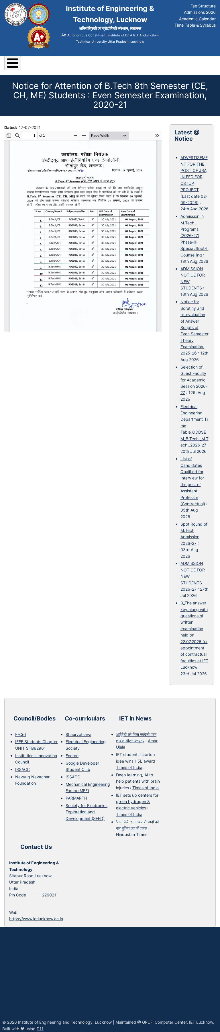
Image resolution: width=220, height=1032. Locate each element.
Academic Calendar (197, 18)
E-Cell (20, 734)
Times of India (129, 767)
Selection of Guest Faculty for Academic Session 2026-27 (193, 380)
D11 (40, 1028)
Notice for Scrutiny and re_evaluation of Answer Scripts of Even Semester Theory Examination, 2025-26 (194, 327)
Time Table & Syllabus (195, 25)
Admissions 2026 (200, 12)
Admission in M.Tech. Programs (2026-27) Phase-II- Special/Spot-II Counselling (194, 235)
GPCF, (148, 1022)
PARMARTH (76, 798)
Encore (72, 755)
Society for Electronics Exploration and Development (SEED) (86, 812)
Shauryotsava (78, 734)
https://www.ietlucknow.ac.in (36, 918)
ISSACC (22, 769)
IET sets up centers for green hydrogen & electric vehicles (137, 801)
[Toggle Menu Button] (12, 63)
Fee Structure (203, 5)
